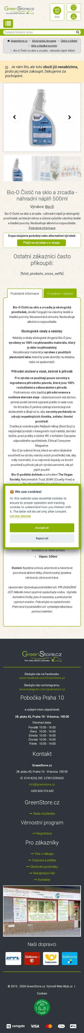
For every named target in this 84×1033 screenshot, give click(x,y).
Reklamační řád (43, 873)
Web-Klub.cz (65, 986)
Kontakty (43, 880)
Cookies (42, 993)
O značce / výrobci (60, 293)
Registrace (43, 833)
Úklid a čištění (69, 40)
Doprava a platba (43, 860)
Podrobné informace (42, 228)
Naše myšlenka (43, 813)
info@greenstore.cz (42, 784)
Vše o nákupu (44, 854)
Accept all (42, 527)
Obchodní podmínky (43, 867)
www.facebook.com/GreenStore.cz (42, 678)
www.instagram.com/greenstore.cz (42, 689)
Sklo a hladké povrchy (44, 45)
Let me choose (20, 516)
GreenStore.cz (19, 40)
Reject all (42, 538)
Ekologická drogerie (44, 40)
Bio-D (49, 207)
